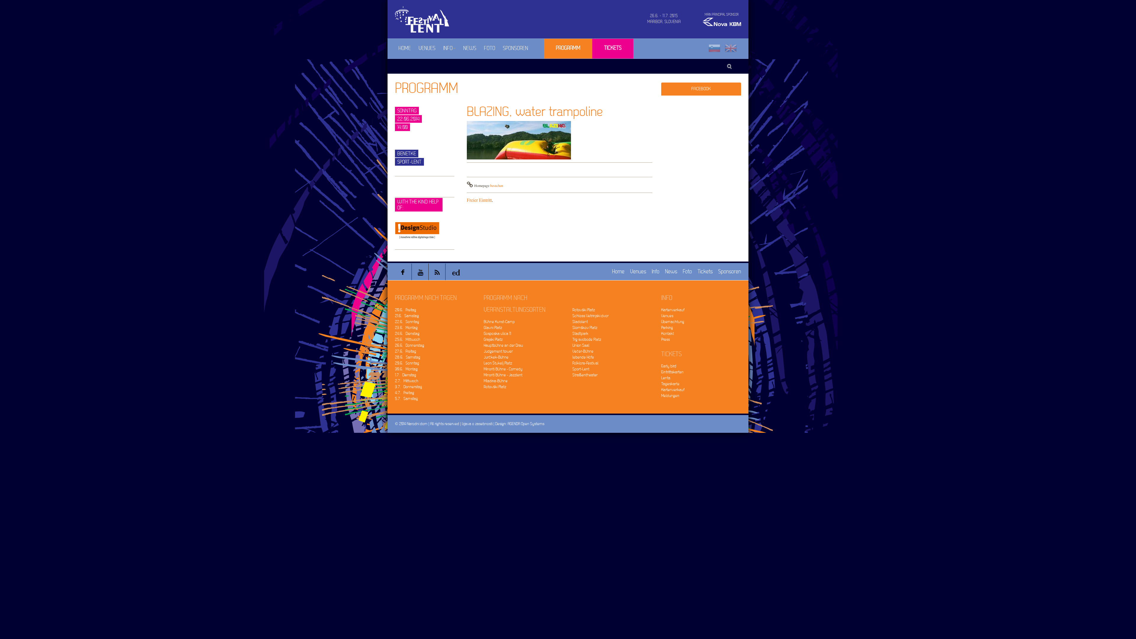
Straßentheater (585, 375)
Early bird (668, 366)
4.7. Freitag (404, 392)
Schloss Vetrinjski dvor (590, 316)
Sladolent (580, 322)
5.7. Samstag (406, 398)
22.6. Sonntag (407, 322)
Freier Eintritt (479, 200)
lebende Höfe (583, 357)
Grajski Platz (493, 339)
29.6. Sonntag (407, 363)
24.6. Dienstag (407, 333)
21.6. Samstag (407, 316)
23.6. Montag (406, 327)
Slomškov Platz (584, 327)
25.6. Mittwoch (407, 339)
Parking (667, 327)
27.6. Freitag (405, 351)
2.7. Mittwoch (406, 381)
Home (404, 48)
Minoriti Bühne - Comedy (503, 369)
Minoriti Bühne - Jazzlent (503, 375)
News (469, 48)
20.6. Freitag (405, 310)
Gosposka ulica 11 (497, 333)
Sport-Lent (580, 369)
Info (448, 48)
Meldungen (670, 395)
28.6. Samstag (407, 357)
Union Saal (580, 345)
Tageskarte (670, 384)
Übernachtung (672, 322)
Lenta (665, 378)
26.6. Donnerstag (409, 345)
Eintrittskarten (672, 372)
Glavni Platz (493, 327)
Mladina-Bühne (496, 381)
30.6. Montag (406, 369)
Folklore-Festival (585, 363)
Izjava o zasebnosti (477, 424)
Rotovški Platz (495, 387)
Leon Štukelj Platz (498, 363)
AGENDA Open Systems (526, 424)
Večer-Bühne (582, 351)
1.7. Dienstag (405, 375)
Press (665, 339)
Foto (489, 48)
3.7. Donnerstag (408, 387)
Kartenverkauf (673, 310)
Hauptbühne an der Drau (503, 345)
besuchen (496, 185)
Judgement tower (498, 351)
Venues (427, 48)
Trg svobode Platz (586, 339)
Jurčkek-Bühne (496, 357)
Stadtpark (580, 333)
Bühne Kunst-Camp (499, 322)
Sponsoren (515, 48)
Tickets (613, 48)
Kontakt (667, 333)
